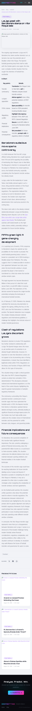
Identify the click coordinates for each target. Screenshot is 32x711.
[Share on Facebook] (13, 561)
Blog (7, 9)
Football (12, 9)
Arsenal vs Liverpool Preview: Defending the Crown (14, 599)
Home (3, 9)
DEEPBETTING (9, 3)
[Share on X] (9, 561)
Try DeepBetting (15, 692)
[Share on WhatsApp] (16, 561)
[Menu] (29, 3)
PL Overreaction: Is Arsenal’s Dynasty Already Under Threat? (15, 631)
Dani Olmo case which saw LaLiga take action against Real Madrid (15, 217)
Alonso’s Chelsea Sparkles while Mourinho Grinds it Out (15, 662)
